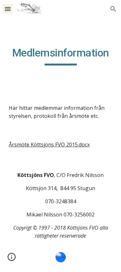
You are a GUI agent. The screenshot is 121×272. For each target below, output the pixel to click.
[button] (7, 9)
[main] (60, 56)
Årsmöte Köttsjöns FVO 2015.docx (49, 144)
